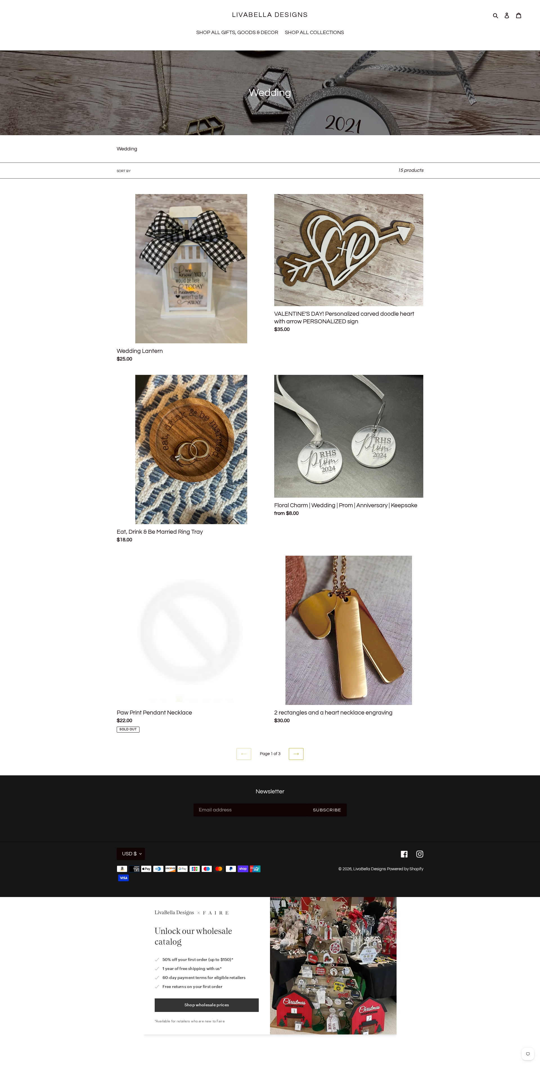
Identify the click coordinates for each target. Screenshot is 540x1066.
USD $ (129, 853)
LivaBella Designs (270, 14)
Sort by (124, 171)
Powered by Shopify (405, 869)
